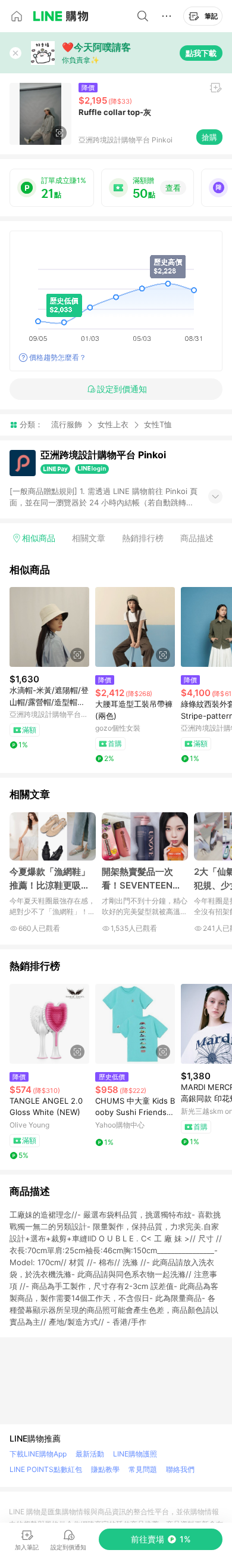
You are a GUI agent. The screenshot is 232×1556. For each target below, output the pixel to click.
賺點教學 (105, 1469)
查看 (173, 187)
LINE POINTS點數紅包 (46, 1469)
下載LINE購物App (38, 1453)
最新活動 (90, 1453)
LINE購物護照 (135, 1453)
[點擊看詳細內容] (49, 627)
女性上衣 (113, 424)
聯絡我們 (180, 1469)
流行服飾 (66, 424)
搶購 (209, 137)
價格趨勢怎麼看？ (57, 357)
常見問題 (142, 1469)
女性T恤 (158, 424)
